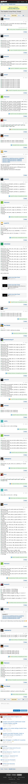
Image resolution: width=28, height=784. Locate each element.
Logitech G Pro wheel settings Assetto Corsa (14, 728)
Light (9, 774)
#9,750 (26, 689)
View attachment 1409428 (15, 159)
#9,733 (26, 311)
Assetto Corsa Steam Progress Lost (12, 716)
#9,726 (26, 123)
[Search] (26, 1)
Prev (9, 15)
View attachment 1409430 (15, 160)
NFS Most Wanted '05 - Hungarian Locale (11, 751)
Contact (5, 777)
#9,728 (26, 154)
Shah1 (4, 729)
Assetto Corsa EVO (11, 724)
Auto (20, 774)
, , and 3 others (18, 113)
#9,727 (26, 138)
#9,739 (26, 438)
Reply (26, 31)
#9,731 (26, 226)
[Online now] (2, 340)
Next (19, 15)
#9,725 (26, 99)
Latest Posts (4, 746)
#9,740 (26, 461)
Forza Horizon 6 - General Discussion (10, 755)
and (23, 318)
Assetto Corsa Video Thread (14, 277)
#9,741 (26, 477)
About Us (10, 777)
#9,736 (26, 382)
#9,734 (26, 328)
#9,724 (26, 77)
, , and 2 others (19, 129)
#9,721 (26, 21)
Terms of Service (21, 777)
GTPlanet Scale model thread (8, 763)
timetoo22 (4, 614)
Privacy (18, 779)
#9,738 (26, 424)
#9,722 (26, 38)
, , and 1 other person (18, 29)
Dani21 (4, 718)
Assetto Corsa (8, 718)
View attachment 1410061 (15, 618)
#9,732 (26, 246)
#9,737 (26, 408)
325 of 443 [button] (14, 15)
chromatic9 (4, 13)
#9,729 (26, 182)
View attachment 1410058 (15, 617)
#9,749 (26, 665)
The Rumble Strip (5, 761)
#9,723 (26, 59)
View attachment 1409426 (17, 158)
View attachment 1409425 (7, 158)
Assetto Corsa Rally (9, 736)
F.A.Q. (15, 777)
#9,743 (26, 507)
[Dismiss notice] (26, 7)
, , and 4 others (18, 68)
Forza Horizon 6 (5, 757)
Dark (14, 774)
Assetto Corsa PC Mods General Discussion (11, 748)
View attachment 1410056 (17, 615)
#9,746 (26, 611)
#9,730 (26, 205)
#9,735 (26, 342)
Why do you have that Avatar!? (8, 759)
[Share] (23, 22)
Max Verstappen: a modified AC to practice (14, 740)
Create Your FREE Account (13, 8)
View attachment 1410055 (7, 615)
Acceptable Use (12, 779)
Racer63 (4, 741)
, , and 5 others (20, 414)
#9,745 (26, 587)
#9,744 (26, 566)
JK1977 (3, 156)
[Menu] (4, 2)
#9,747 (26, 633)
